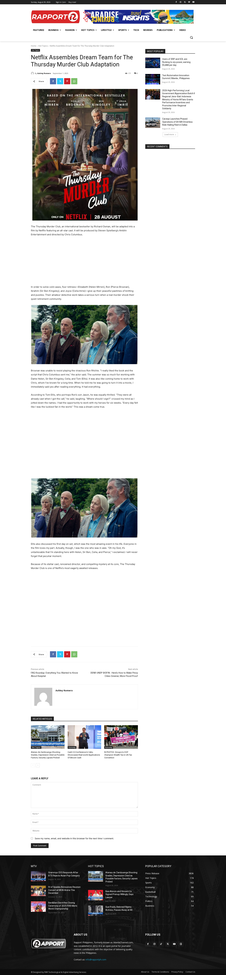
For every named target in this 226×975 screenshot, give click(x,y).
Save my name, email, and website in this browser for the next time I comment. (74, 838)
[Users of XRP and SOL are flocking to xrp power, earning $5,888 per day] (152, 63)
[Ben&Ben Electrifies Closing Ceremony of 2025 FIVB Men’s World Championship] (38, 906)
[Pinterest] (67, 81)
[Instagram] (180, 2)
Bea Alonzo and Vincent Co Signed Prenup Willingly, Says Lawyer (119, 894)
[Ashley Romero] (33, 73)
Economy (72, 747)
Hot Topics (43, 46)
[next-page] (38, 765)
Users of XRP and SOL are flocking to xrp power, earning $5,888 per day (176, 62)
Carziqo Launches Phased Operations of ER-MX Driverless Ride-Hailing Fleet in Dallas (177, 122)
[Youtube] (193, 2)
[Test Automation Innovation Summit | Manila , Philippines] (152, 79)
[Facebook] (176, 2)
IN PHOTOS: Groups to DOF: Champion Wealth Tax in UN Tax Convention (118, 755)
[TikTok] (161, 944)
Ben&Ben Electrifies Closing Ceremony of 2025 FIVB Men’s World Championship (62, 905)
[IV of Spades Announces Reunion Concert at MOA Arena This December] (38, 891)
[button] (191, 37)
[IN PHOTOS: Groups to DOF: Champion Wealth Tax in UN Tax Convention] (121, 737)
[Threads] (180, 944)
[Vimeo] (189, 2)
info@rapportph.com (96, 959)
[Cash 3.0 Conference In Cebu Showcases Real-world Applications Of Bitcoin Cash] (84, 737)
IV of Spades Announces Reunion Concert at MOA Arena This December (64, 890)
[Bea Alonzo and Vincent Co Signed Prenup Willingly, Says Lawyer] (95, 895)
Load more (169, 134)
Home (33, 46)
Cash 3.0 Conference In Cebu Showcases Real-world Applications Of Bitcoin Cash (84, 755)
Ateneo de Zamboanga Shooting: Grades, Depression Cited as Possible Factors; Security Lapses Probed (47, 755)
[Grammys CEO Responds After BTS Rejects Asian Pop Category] (38, 876)
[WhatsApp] (74, 81)
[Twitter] (185, 2)
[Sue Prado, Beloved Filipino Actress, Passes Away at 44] (95, 911)
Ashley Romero (44, 73)
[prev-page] (33, 765)
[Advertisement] (84, 262)
